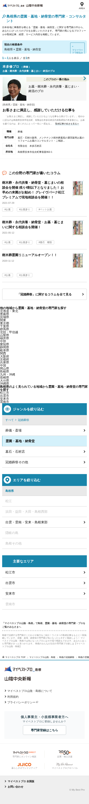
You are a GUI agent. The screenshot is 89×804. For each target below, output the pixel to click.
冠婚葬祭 (23, 420)
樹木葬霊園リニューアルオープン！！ (29, 255)
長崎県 (4, 377)
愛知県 (4, 344)
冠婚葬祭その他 (16, 462)
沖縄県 (4, 383)
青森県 (4, 314)
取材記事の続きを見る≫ (67, 124)
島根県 (4, 371)
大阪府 (4, 356)
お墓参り (25, 209)
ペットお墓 (46, 209)
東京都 (4, 323)
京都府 (4, 359)
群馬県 (4, 329)
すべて (9, 420)
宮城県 (4, 317)
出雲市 (10, 583)
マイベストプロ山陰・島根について (29, 691)
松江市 (10, 572)
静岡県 (4, 347)
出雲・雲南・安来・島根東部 (26, 522)
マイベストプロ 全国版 (21, 781)
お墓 (8, 209)
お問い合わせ (15, 786)
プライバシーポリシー (21, 702)
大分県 (4, 380)
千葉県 (4, 326)
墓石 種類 (46, 242)
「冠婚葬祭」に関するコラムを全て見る (44, 294)
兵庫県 (4, 362)
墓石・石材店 (15, 451)
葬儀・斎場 (13, 430)
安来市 (4, 398)
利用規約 (13, 696)
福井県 (4, 338)
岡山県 (4, 368)
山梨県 (4, 335)
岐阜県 (4, 350)
